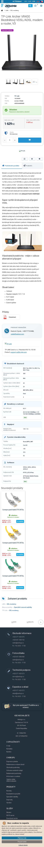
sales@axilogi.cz (18, 643)
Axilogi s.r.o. (11, 6)
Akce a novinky (7, 607)
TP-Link (16, 96)
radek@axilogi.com (17, 334)
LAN (7, 10)
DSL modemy (14, 10)
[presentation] (11, 166)
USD (25, 1)
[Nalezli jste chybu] (40, 158)
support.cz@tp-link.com (19, 352)
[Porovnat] (25, 158)
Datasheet (12, 317)
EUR (29, 1)
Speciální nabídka (7, 30)
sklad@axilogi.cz (18, 693)
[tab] (11, 166)
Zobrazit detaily (23, 845)
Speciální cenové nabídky (23, 607)
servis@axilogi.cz (18, 676)
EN (37, 1)
